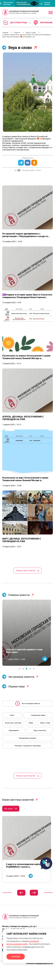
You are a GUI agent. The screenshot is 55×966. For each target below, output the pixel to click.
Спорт (12, 715)
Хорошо (15, 956)
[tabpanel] (26, 632)
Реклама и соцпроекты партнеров (27, 746)
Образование (14, 730)
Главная (5, 33)
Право (30, 723)
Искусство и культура (13, 723)
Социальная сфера (38, 715)
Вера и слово (31, 33)
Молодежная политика (27, 738)
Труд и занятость (39, 730)
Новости (17, 33)
